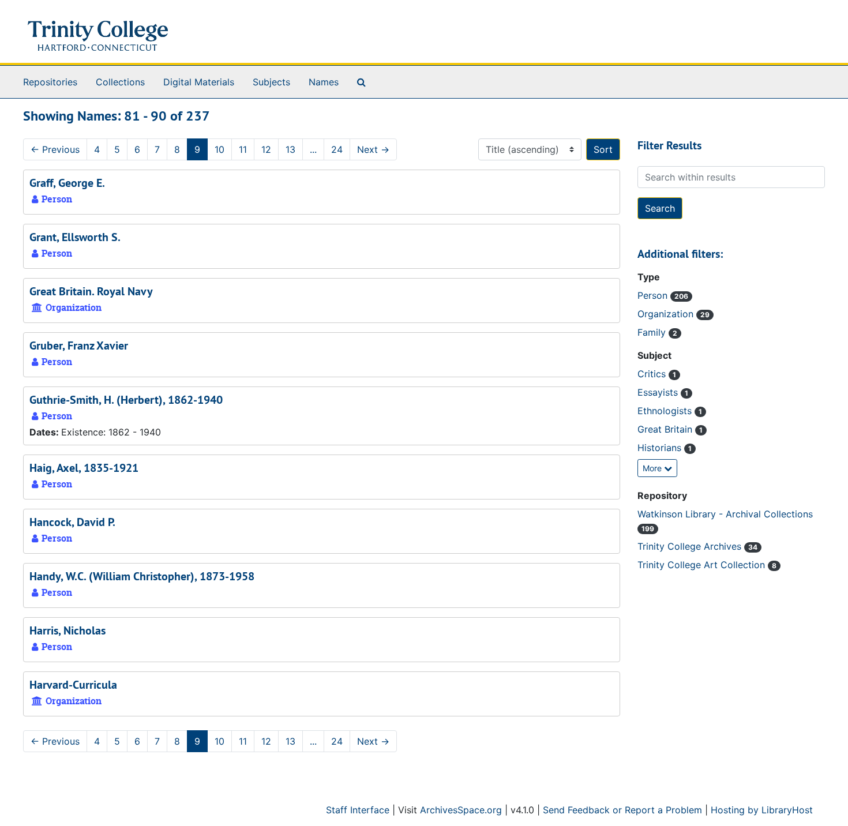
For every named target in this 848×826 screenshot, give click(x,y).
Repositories (50, 82)
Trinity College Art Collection (702, 564)
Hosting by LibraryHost (762, 810)
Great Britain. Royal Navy (91, 291)
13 (290, 149)
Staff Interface (357, 810)
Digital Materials (198, 82)
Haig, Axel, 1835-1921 (83, 467)
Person (653, 295)
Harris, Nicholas (67, 630)
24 (337, 149)
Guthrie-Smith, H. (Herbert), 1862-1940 (126, 399)
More (653, 468)
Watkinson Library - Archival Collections (725, 514)
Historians (660, 447)
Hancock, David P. (72, 522)
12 (266, 149)
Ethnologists (666, 410)
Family (653, 332)
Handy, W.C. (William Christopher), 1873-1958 (141, 576)
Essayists (659, 392)
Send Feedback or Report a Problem (622, 810)
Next (373, 149)
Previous (55, 149)
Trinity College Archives (690, 546)
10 (219, 149)
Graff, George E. (67, 182)
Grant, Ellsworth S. (75, 237)
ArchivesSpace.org (461, 810)
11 (243, 149)
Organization (666, 314)
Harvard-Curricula (73, 684)
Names (324, 82)
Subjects (271, 82)
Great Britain (666, 429)
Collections (120, 82)
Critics (653, 374)
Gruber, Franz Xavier (78, 345)
